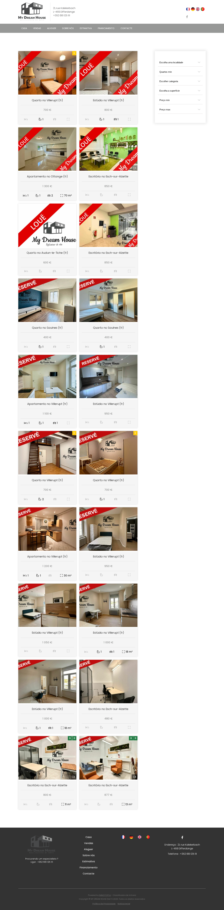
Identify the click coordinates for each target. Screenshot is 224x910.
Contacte (126, 28)
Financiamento (106, 28)
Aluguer (51, 28)
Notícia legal (124, 903)
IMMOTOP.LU (105, 895)
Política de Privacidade (104, 903)
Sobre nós (68, 28)
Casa (24, 28)
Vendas (37, 28)
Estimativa (86, 28)
